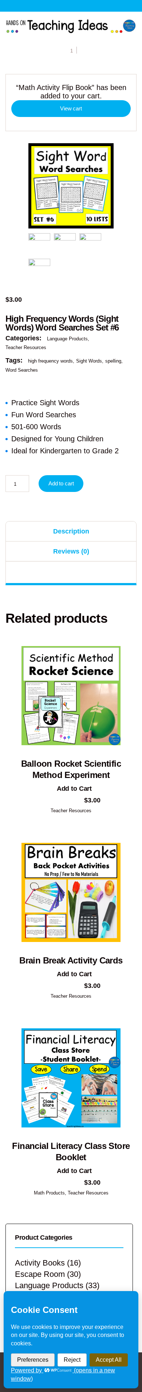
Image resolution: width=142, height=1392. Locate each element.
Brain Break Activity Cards (70, 960)
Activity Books (40, 1262)
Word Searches (21, 370)
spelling (113, 361)
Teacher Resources (25, 347)
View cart (71, 108)
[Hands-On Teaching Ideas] (71, 26)
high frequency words (50, 361)
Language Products (67, 338)
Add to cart (61, 483)
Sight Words (89, 361)
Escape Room (40, 1274)
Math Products (49, 1193)
